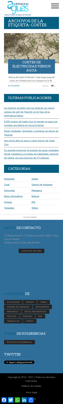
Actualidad (13, 85)
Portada (8, 202)
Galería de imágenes (42, 184)
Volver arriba (30, 217)
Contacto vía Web (31, 251)
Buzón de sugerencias (19, 342)
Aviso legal (31, 392)
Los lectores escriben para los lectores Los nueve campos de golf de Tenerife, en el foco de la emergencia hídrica (29, 111)
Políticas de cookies (31, 385)
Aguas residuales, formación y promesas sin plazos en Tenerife (31, 132)
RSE (33, 202)
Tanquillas (9, 207)
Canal (7, 184)
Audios (35, 178)
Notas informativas (13, 196)
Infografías (9, 190)
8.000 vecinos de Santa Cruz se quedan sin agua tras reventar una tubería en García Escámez (30, 123)
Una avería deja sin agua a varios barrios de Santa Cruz (29, 142)
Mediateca (37, 190)
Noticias (35, 196)
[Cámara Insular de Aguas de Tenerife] (18, 8)
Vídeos (35, 207)
